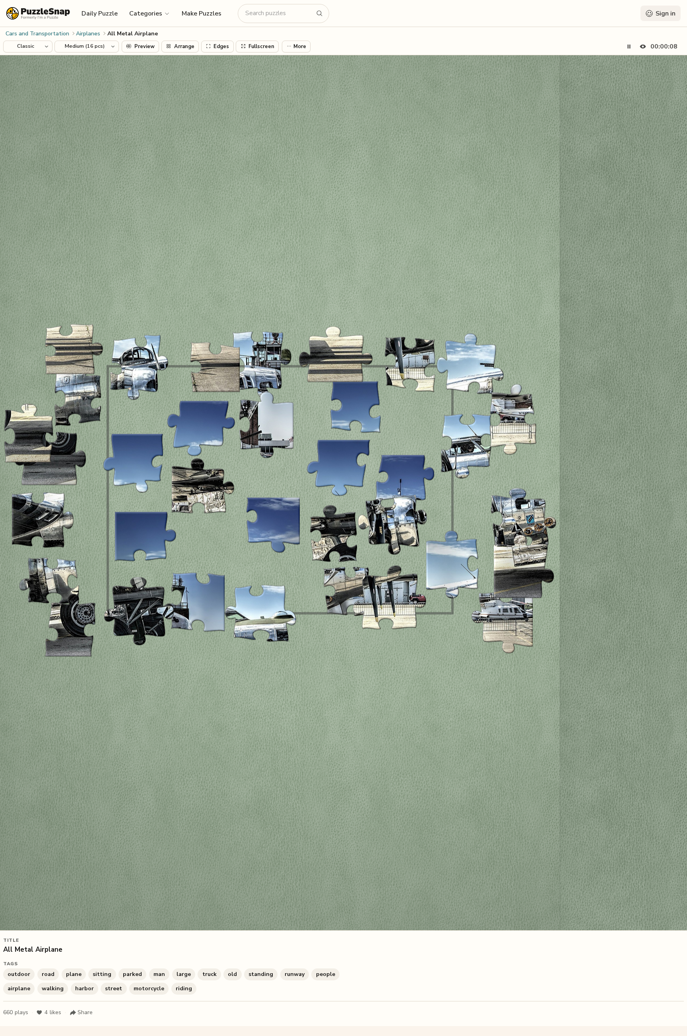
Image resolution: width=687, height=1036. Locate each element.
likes (53, 1012)
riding (184, 988)
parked (132, 974)
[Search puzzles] (319, 13)
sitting (102, 974)
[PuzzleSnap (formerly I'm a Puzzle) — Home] (38, 13)
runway (295, 974)
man (159, 974)
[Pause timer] (629, 46)
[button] (149, 13)
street (113, 988)
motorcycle (149, 988)
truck (209, 974)
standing (260, 974)
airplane (19, 988)
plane (74, 974)
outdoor (19, 974)
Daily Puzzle (100, 13)
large (184, 974)
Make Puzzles (201, 13)
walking (53, 988)
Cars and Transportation (37, 33)
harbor (84, 988)
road (48, 974)
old (232, 974)
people (325, 974)
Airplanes (88, 33)
